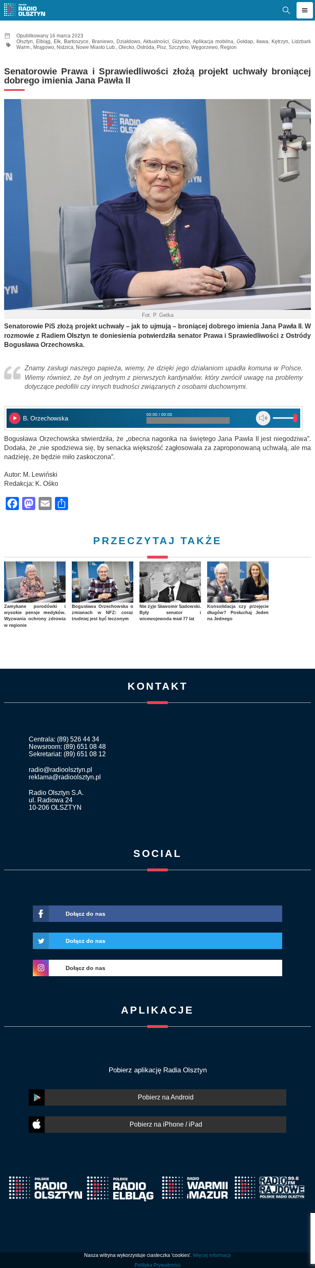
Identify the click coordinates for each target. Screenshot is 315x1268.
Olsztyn (24, 41)
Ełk (57, 41)
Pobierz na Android (166, 1097)
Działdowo (128, 41)
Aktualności (156, 41)
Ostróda (145, 47)
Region (228, 47)
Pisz (161, 47)
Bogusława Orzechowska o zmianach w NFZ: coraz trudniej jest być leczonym (102, 612)
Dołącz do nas (85, 913)
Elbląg (43, 41)
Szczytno (179, 47)
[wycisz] (263, 418)
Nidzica (65, 47)
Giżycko (181, 41)
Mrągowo (43, 47)
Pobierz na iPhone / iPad (166, 1124)
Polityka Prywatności (157, 1265)
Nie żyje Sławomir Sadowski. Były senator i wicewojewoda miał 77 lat (170, 612)
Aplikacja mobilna (213, 41)
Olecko (126, 47)
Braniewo (102, 41)
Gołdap (245, 41)
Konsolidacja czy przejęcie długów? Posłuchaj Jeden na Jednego (238, 612)
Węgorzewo (204, 47)
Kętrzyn (280, 41)
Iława (262, 41)
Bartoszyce (76, 41)
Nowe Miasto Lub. (96, 47)
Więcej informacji (212, 1255)
